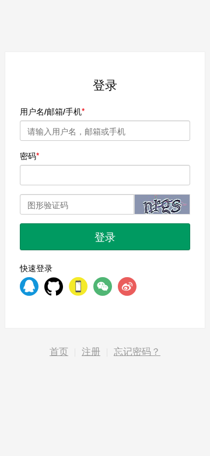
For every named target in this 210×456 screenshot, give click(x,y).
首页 (59, 352)
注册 (91, 352)
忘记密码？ (137, 352)
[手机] (78, 286)
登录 (105, 236)
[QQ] (29, 286)
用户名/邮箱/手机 (51, 111)
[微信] (102, 286)
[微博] (127, 286)
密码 (28, 155)
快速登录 (36, 268)
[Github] (53, 286)
